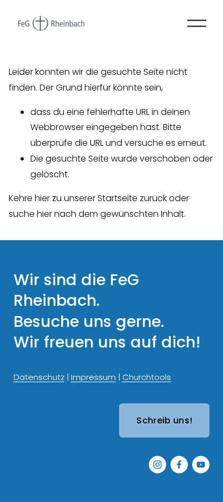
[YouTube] (200, 464)
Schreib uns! (164, 420)
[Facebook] (179, 464)
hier (42, 198)
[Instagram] (157, 464)
